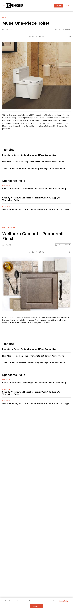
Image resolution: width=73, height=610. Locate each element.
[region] (36, 604)
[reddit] (40, 36)
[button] (3, 5)
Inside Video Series (8, 227)
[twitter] (36, 36)
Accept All (36, 606)
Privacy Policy (64, 601)
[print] (70, 36)
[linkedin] (33, 36)
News (4, 17)
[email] (43, 36)
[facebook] (30, 36)
